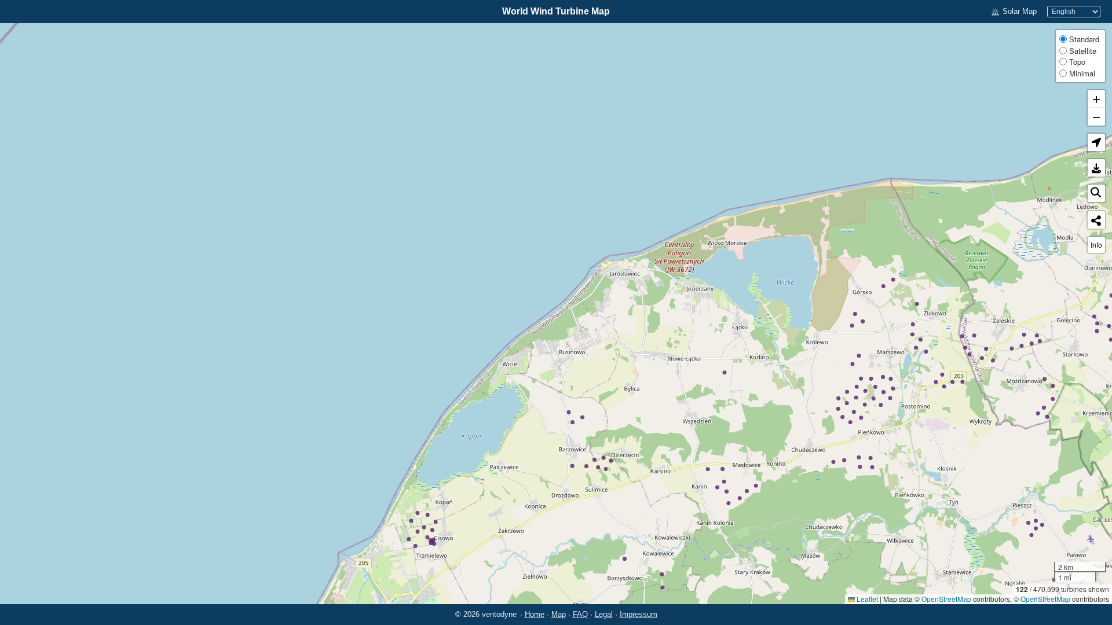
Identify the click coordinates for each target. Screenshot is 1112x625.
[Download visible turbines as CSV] (1096, 168)
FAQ (580, 614)
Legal (604, 614)
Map (558, 614)
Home (534, 614)
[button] (1096, 142)
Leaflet (866, 599)
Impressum (638, 614)
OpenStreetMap (946, 599)
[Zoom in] (1096, 99)
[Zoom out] (1096, 117)
